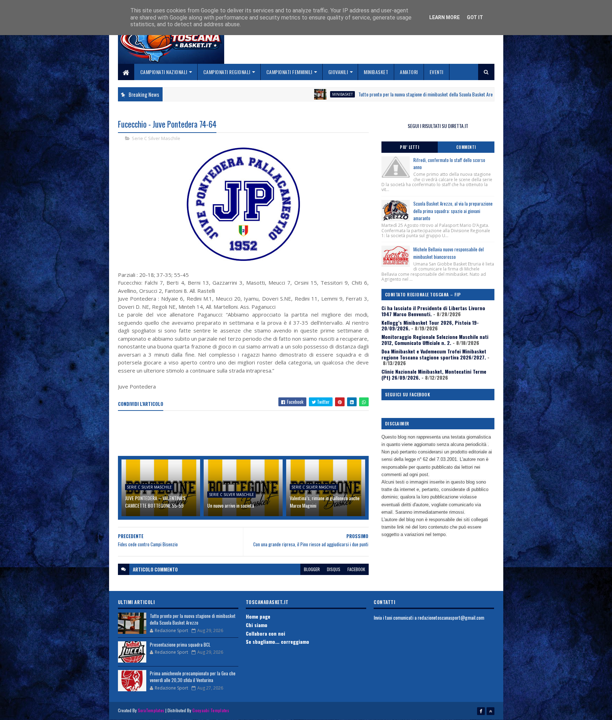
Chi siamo (256, 625)
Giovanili (338, 72)
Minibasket (376, 72)
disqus (333, 569)
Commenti (466, 147)
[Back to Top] (490, 711)
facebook (356, 569)
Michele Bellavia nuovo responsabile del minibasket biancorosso (448, 253)
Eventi (436, 72)
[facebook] (481, 711)
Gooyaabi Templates (210, 710)
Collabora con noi (265, 633)
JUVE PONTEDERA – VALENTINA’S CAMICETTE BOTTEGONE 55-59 (155, 501)
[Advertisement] (247, 434)
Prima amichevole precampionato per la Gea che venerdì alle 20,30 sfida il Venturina (193, 677)
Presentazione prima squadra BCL (180, 644)
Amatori (409, 72)
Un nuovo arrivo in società (230, 505)
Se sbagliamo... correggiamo (277, 641)
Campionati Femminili (289, 72)
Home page (258, 616)
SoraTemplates (151, 710)
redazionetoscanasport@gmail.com (451, 617)
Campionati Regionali (226, 72)
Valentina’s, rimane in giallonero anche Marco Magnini (324, 501)
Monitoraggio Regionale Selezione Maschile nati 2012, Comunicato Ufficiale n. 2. (434, 339)
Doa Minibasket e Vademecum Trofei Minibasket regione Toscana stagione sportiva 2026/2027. (433, 354)
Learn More (444, 17)
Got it (475, 17)
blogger (312, 569)
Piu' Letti (409, 147)
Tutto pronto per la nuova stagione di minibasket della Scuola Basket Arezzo (394, 94)
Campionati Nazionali (163, 72)
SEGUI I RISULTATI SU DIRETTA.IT (438, 125)
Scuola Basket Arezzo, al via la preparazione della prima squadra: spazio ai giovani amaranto (453, 211)
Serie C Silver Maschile (156, 138)
